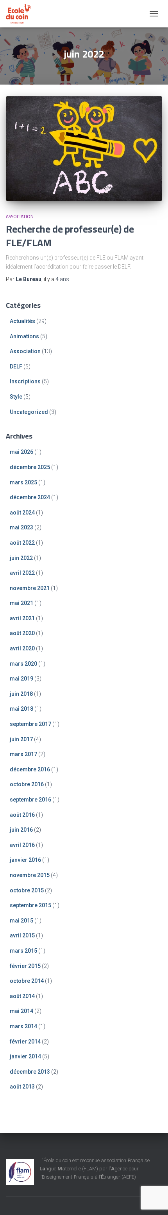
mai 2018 (21, 709)
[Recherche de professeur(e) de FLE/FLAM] (84, 148)
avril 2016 (22, 845)
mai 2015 (21, 920)
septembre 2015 (30, 905)
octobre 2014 (27, 981)
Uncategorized (29, 412)
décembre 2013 (30, 1072)
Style (16, 397)
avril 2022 (22, 573)
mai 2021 (21, 603)
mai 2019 (21, 678)
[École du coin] (21, 13)
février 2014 (25, 1041)
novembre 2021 (30, 588)
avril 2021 (22, 618)
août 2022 (22, 543)
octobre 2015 (27, 890)
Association (20, 216)
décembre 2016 (30, 769)
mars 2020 (23, 664)
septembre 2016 (30, 799)
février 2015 (25, 966)
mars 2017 (23, 754)
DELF (16, 366)
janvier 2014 (25, 1056)
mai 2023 (21, 527)
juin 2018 (21, 694)
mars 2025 (23, 482)
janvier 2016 (25, 860)
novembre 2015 (30, 875)
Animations (24, 336)
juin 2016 (21, 830)
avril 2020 (22, 648)
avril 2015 (22, 935)
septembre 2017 (30, 724)
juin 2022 (21, 558)
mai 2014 (21, 1011)
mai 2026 (21, 452)
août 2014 (22, 996)
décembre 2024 (30, 497)
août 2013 (22, 1086)
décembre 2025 (30, 467)
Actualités (22, 321)
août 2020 (22, 633)
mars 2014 (23, 1026)
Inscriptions (25, 381)
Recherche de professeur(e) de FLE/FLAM (70, 236)
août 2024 (22, 512)
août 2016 (22, 815)
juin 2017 (21, 739)
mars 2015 (23, 951)
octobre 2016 (27, 784)
